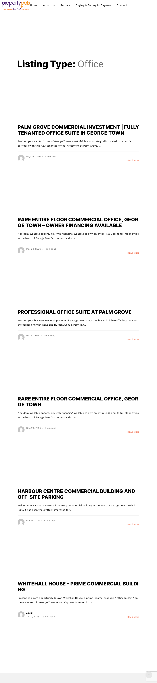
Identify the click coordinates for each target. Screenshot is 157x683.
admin (29, 613)
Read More (133, 160)
